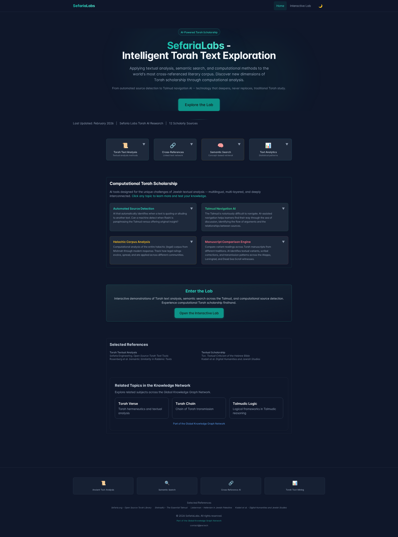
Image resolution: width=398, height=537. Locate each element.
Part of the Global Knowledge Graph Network (199, 423)
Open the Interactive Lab (199, 313)
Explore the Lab (199, 105)
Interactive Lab (300, 5)
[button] (127, 149)
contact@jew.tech (199, 525)
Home (280, 5)
